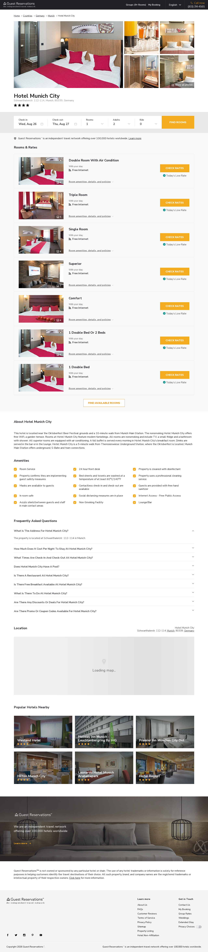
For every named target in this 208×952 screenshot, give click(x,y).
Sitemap (141, 926)
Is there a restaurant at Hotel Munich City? (41, 575)
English (173, 5)
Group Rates (185, 913)
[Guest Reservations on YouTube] (39, 935)
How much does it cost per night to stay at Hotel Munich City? (53, 549)
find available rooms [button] (104, 403)
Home (17, 15)
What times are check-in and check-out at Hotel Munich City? (53, 558)
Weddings (184, 917)
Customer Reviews (147, 913)
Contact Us (184, 904)
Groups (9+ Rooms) (136, 4)
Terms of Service (146, 917)
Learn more (135, 138)
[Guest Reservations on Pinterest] (33, 935)
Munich (51, 15)
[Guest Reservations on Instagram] (24, 935)
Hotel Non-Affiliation (148, 935)
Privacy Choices (187, 926)
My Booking (154, 4)
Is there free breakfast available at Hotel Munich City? (48, 584)
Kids (142, 120)
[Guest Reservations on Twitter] (16, 935)
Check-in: (23, 120)
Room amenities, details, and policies (90, 181)
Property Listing (145, 931)
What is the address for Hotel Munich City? (41, 531)
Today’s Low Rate (176, 175)
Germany (40, 15)
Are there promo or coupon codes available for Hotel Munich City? (55, 611)
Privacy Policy (144, 922)
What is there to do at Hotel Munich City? (40, 593)
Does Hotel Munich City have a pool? (36, 566)
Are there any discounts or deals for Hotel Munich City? (49, 602)
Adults (116, 120)
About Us (142, 904)
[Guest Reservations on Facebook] (9, 935)
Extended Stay (186, 922)
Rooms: (90, 120)
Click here (74, 878)
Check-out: (58, 120)
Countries (27, 15)
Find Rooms (177, 122)
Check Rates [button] (175, 168)
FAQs (140, 909)
